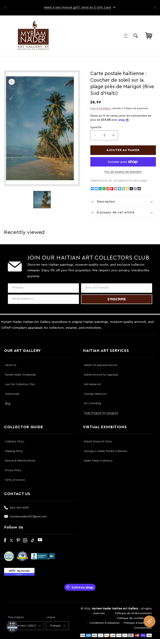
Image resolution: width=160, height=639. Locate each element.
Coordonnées (143, 627)
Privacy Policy (13, 470)
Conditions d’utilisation (105, 622)
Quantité (96, 127)
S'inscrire (116, 299)
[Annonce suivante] (154, 7)
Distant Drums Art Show (98, 441)
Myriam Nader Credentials (20, 374)
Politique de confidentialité (134, 618)
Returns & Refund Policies (20, 460)
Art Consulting (92, 403)
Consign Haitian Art (95, 394)
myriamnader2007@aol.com (28, 516)
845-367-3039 (19, 507)
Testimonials (12, 394)
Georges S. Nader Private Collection (105, 451)
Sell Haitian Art (92, 384)
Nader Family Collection (98, 460)
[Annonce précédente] (5, 7)
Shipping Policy (14, 451)
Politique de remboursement (133, 613)
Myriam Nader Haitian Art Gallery (115, 608)
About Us (10, 365)
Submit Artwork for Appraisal (101, 374)
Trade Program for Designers (101, 413)
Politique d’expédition (138, 622)
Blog (7, 403)
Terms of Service (15, 480)
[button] (125, 35)
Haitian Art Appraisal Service (100, 365)
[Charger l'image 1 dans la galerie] (42, 199)
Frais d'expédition (100, 108)
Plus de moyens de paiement (123, 171)
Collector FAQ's (14, 441)
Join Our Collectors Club (20, 384)
